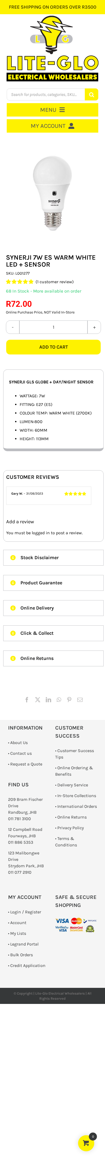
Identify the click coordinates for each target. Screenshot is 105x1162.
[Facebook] (27, 700)
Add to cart (53, 347)
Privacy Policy (70, 827)
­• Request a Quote (25, 764)
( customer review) (55, 281)
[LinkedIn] (48, 700)
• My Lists (17, 933)
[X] (37, 700)
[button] (53, 557)
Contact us (21, 753)
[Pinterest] (69, 700)
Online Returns (72, 817)
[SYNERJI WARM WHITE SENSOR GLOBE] (53, 193)
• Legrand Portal (23, 944)
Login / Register (25, 911)
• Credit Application (27, 965)
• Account (17, 922)
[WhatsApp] (59, 700)
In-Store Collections (76, 795)
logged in (41, 532)
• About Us (18, 742)
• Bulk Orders (20, 954)
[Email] (80, 700)
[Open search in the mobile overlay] (52, 94)
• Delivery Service (71, 784)
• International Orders (76, 806)
